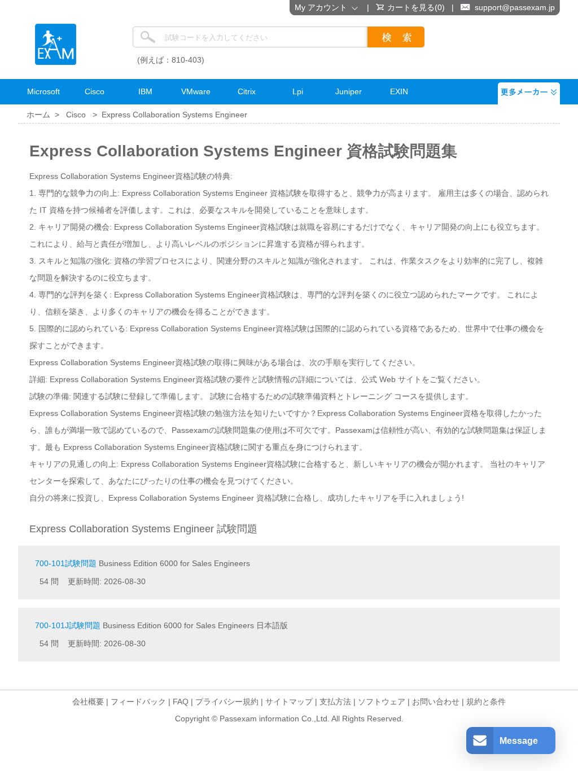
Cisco (76, 114)
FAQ (181, 701)
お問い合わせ (435, 701)
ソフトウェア (381, 701)
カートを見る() (416, 7)
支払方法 (335, 701)
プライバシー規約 (227, 701)
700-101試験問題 (66, 563)
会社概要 (88, 701)
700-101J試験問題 (67, 625)
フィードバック (138, 701)
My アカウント (323, 7)
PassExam (55, 44)
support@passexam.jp (515, 7)
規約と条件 (486, 701)
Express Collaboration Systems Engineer (174, 114)
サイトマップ (289, 701)
